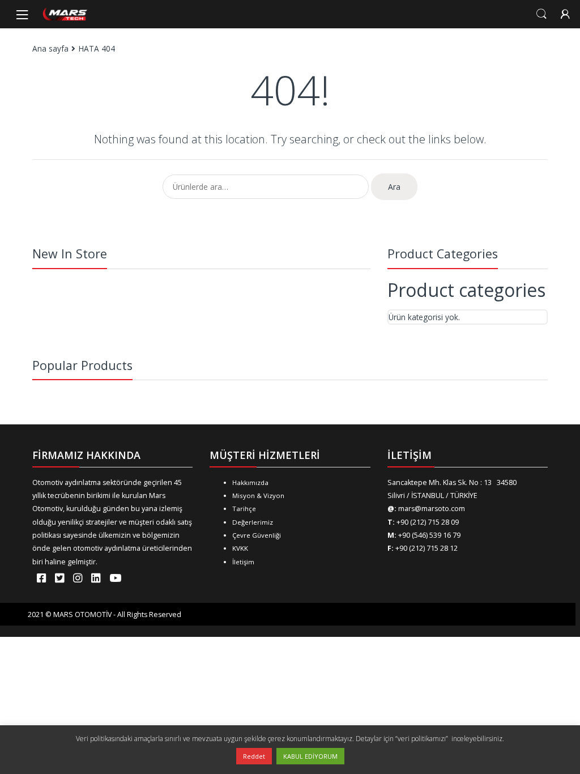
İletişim (243, 562)
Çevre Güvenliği (256, 535)
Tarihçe (244, 508)
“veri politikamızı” (422, 738)
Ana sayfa (50, 48)
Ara (394, 186)
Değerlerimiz (252, 522)
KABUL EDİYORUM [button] (310, 756)
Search (541, 14)
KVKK (240, 548)
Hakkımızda (250, 482)
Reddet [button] (254, 756)
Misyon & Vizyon (258, 495)
